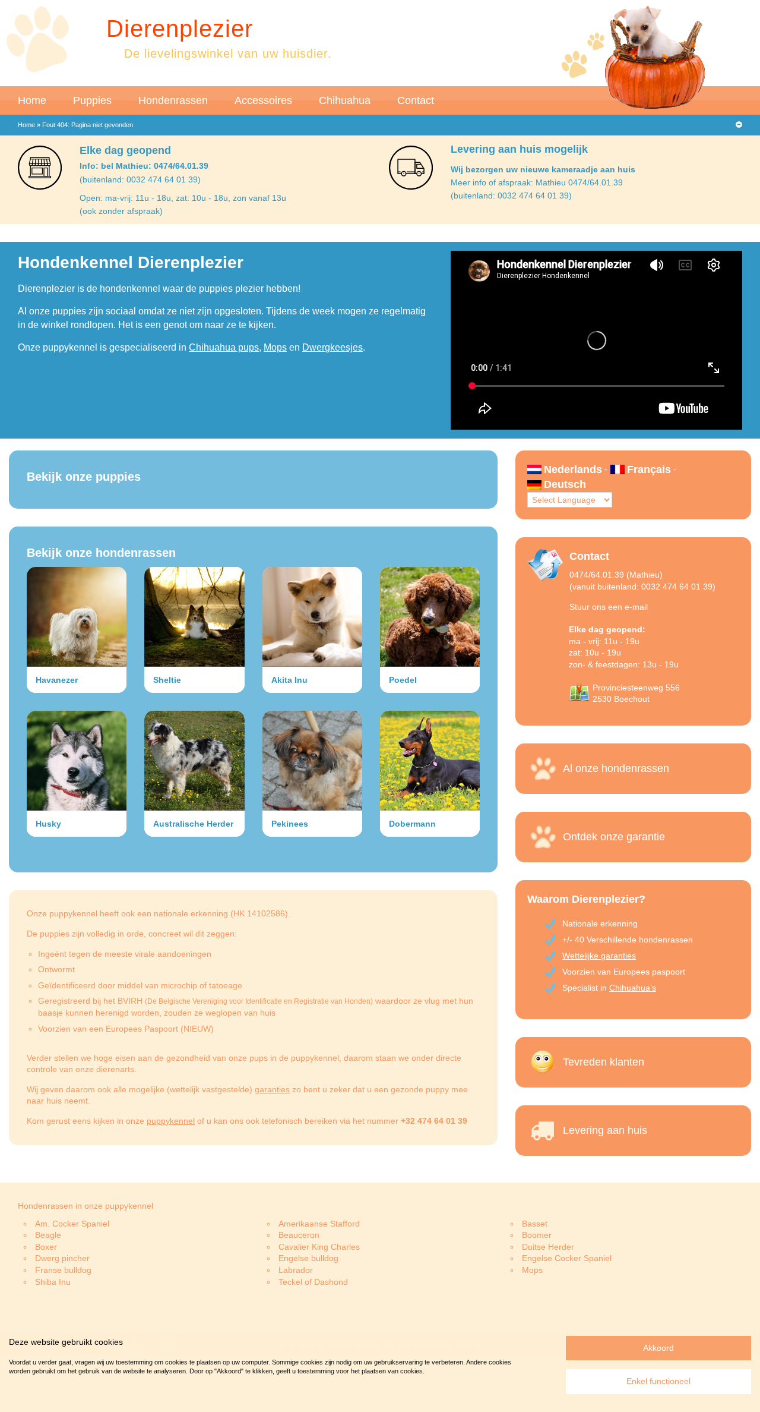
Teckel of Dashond (313, 1282)
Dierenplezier (179, 28)
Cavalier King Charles (319, 1247)
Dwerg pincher (62, 1258)
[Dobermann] (430, 761)
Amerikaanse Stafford (319, 1223)
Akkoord (658, 1348)
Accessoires (263, 100)
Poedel (403, 680)
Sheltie (167, 680)
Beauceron (298, 1235)
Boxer (46, 1247)
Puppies (92, 100)
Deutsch (565, 484)
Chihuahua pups (224, 347)
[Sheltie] (194, 617)
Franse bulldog (63, 1270)
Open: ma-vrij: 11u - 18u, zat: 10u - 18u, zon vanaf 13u (183, 198)
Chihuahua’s (632, 987)
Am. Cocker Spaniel (72, 1223)
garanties (272, 1089)
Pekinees (289, 823)
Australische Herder (193, 823)
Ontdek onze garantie (614, 837)
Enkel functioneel (658, 1381)
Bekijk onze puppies (84, 476)
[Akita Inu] (312, 617)
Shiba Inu (53, 1282)
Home (32, 100)
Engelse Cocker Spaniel (567, 1258)
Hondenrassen (173, 100)
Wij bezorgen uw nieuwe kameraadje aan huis (543, 169)
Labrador (295, 1270)
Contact (415, 100)
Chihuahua (344, 100)
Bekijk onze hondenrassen (101, 552)
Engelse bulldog (308, 1258)
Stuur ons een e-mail (608, 607)
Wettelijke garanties (599, 955)
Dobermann (412, 823)
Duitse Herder (548, 1247)
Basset (534, 1223)
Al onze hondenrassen (616, 768)
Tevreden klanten (603, 1062)
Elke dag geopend (125, 150)
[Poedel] (430, 617)
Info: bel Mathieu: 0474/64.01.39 (144, 166)
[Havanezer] (76, 617)
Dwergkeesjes (332, 347)
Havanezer (57, 680)
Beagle (48, 1235)
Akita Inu (289, 680)
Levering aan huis (605, 1130)
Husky (48, 823)
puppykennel (171, 1121)
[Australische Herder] (194, 761)
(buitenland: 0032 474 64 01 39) (140, 179)
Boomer (537, 1235)
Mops (275, 347)
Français (649, 469)
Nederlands (573, 469)
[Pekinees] (312, 761)
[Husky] (76, 761)
